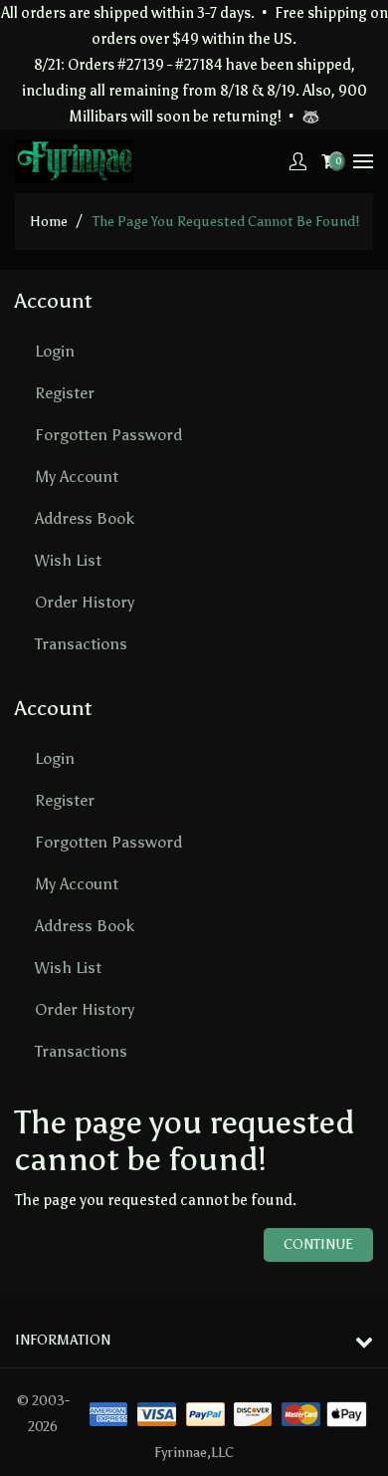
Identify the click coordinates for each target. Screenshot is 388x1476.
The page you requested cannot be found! (226, 221)
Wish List (68, 560)
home (49, 221)
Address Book (84, 518)
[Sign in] (297, 161)
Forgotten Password (108, 434)
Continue (318, 1244)
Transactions (81, 643)
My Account (76, 476)
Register (65, 392)
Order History (84, 602)
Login (55, 351)
